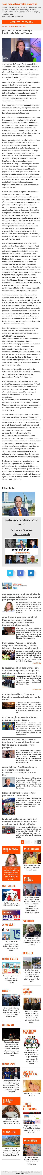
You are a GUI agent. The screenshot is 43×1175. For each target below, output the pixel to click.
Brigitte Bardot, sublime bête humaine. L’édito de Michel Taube (11, 1121)
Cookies (26, 1173)
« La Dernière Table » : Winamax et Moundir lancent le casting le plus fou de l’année (21, 697)
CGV (32, 1172)
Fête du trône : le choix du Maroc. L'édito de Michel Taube (31, 868)
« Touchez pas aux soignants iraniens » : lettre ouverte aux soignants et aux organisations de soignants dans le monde (31, 1056)
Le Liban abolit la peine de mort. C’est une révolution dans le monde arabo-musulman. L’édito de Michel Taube (19, 822)
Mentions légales (25, 1172)
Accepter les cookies (21, 22)
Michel (17, 584)
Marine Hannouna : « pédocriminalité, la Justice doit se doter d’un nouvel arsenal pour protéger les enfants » (21, 597)
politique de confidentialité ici (12, 16)
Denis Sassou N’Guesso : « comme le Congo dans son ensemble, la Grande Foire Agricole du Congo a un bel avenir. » (21, 645)
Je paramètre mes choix (17, 26)
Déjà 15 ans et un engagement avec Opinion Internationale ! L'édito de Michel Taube (11, 946)
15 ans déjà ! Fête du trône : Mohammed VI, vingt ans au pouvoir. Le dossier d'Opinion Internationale (11, 1012)
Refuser (4, 26)
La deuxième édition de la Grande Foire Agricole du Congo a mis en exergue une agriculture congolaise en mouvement (20, 670)
